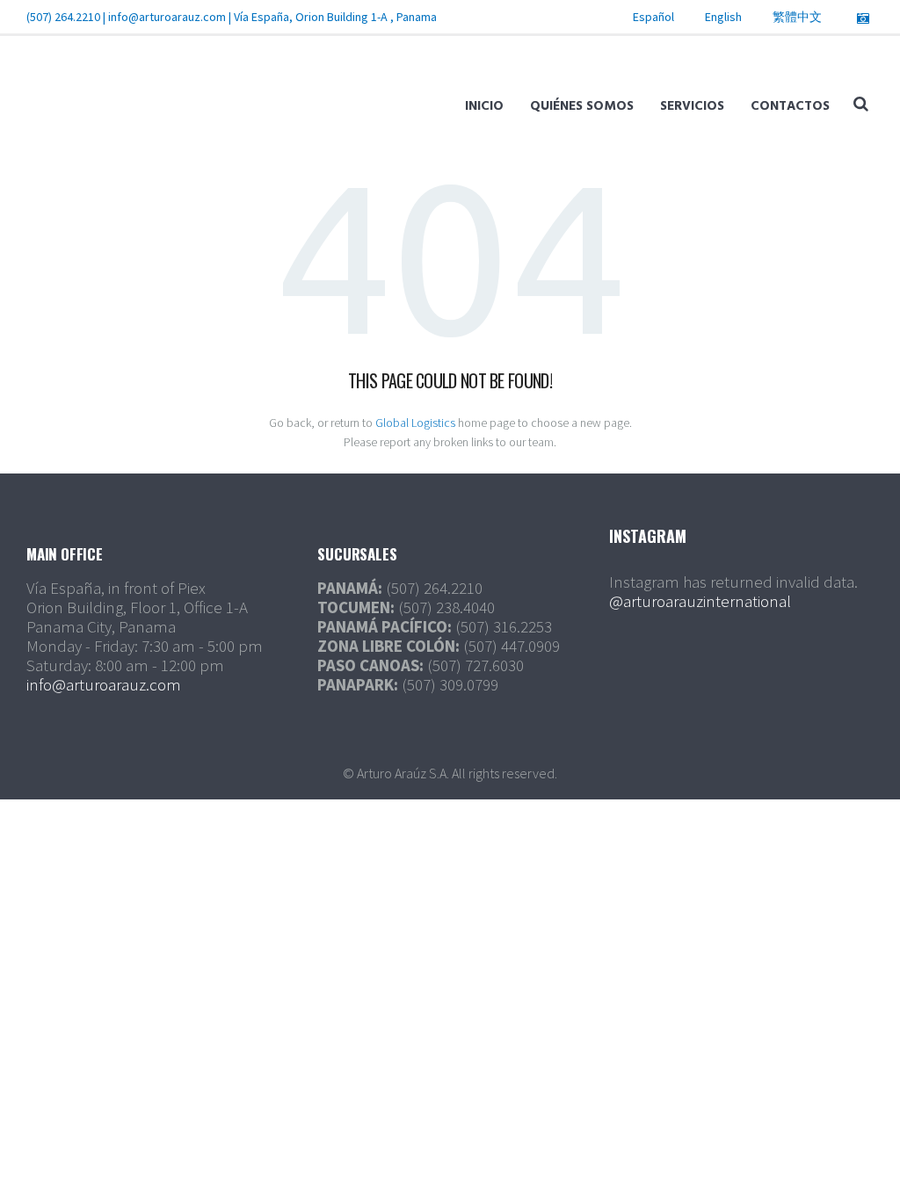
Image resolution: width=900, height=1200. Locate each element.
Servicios (692, 106)
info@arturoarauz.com (167, 17)
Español (653, 17)
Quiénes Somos (582, 106)
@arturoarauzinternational (700, 600)
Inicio (484, 106)
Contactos (790, 106)
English (723, 17)
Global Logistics (415, 422)
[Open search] (860, 103)
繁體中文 (797, 17)
